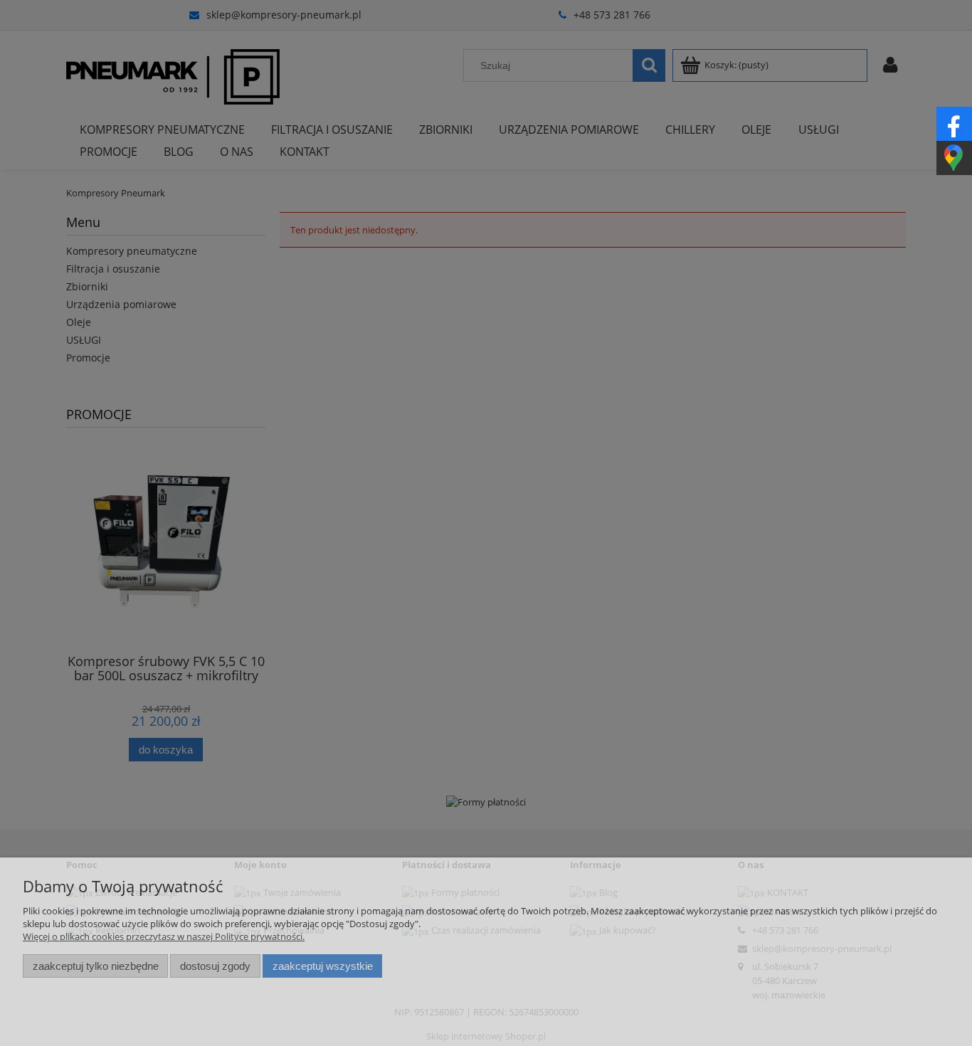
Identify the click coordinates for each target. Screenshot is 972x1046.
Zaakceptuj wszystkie (323, 966)
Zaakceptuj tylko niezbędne (96, 966)
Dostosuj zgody (215, 966)
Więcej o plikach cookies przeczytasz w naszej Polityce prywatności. (164, 936)
